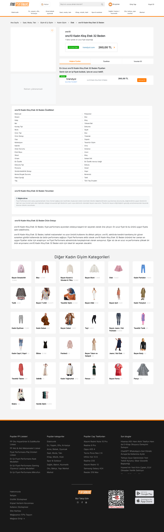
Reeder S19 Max (91, 472)
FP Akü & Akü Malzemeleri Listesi (25, 448)
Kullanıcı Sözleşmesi (19, 507)
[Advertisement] (155, 55)
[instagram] (78, 502)
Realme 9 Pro (90, 445)
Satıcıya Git (141, 80)
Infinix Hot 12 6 (91, 457)
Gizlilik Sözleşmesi (18, 499)
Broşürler (116, 4)
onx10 (68, 31)
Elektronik (15, 12)
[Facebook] (82, 502)
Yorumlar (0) (138, 61)
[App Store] (144, 500)
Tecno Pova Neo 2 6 (93, 453)
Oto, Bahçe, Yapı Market (58, 468)
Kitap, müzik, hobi (82, 12)
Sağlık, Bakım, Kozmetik (58, 464)
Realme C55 (89, 461)
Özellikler (106, 61)
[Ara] (102, 4)
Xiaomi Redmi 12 (91, 464)
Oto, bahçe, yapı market (130, 12)
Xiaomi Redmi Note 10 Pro (96, 441)
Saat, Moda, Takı (54, 453)
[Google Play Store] (144, 493)
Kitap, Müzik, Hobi (55, 457)
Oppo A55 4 (89, 449)
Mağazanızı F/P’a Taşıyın (21, 514)
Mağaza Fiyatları (75, 61)
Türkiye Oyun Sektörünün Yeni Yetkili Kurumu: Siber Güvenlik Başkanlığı (134, 461)
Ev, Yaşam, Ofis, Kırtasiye (58, 445)
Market (142, 12)
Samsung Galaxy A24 (93, 468)
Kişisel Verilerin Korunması (22, 503)
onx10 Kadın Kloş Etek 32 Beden (97, 80)
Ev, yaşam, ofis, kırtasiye (34, 12)
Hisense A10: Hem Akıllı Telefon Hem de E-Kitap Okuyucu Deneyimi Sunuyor (137, 444)
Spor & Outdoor (54, 461)
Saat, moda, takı (65, 12)
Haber (46, 4)
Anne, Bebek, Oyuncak (57, 449)
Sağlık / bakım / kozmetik (114, 12)
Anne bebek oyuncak (50, 12)
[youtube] (86, 502)
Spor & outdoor (97, 12)
